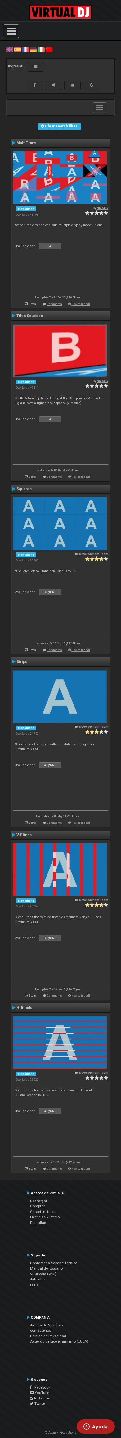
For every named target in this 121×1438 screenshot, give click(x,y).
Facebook (41, 1387)
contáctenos (40, 1330)
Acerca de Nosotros (46, 1325)
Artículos (37, 1279)
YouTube (41, 1392)
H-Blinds (24, 1008)
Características (42, 1212)
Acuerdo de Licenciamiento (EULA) (59, 1341)
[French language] (25, 49)
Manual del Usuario (46, 1268)
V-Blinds (24, 835)
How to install (80, 304)
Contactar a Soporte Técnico (53, 1263)
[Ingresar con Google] (91, 85)
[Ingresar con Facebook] (35, 85)
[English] (9, 49)
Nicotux (102, 208)
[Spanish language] (17, 49)
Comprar (37, 1206)
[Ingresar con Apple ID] (72, 85)
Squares (24, 489)
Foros (34, 1285)
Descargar (38, 1201)
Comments (54, 304)
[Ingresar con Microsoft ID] (53, 85)
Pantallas (38, 1222)
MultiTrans (26, 143)
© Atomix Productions (60, 1433)
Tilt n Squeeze (29, 316)
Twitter (40, 1403)
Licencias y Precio (45, 1217)
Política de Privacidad (48, 1336)
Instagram (42, 1398)
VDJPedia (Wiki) (43, 1274)
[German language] (33, 49)
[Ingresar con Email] (35, 66)
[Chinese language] (49, 49)
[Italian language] (41, 49)
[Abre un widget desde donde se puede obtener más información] (96, 1427)
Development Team (93, 553)
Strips (21, 662)
